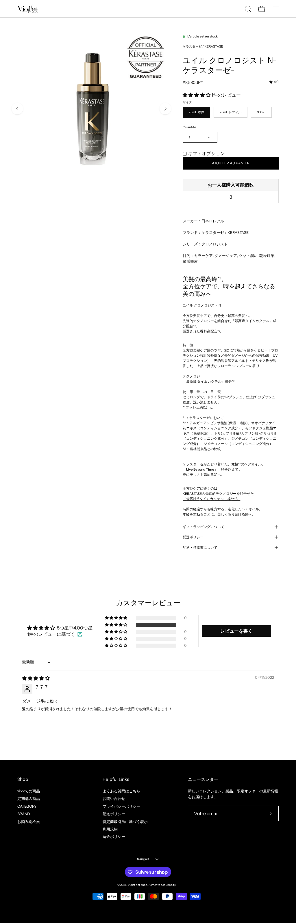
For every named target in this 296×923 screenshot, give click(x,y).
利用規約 (110, 829)
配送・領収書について (200, 548)
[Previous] (17, 108)
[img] (274, 82)
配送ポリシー (193, 537)
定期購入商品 (28, 798)
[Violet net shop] (27, 8)
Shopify (170, 884)
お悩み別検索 (28, 821)
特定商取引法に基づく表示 (125, 821)
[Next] (165, 108)
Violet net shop (137, 884)
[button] (247, 9)
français (143, 859)
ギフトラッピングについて (203, 527)
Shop (22, 779)
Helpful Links (116, 779)
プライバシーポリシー (121, 806)
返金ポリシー (114, 836)
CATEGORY (27, 806)
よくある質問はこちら (121, 791)
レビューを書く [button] (236, 631)
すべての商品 (28, 791)
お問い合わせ (114, 798)
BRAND (23, 814)
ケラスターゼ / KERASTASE (203, 46)
